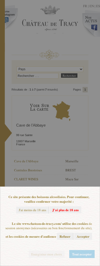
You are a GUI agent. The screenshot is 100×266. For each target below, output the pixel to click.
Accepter (83, 236)
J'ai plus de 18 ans (65, 209)
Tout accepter (82, 254)
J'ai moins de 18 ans (32, 210)
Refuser (65, 236)
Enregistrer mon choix (46, 254)
